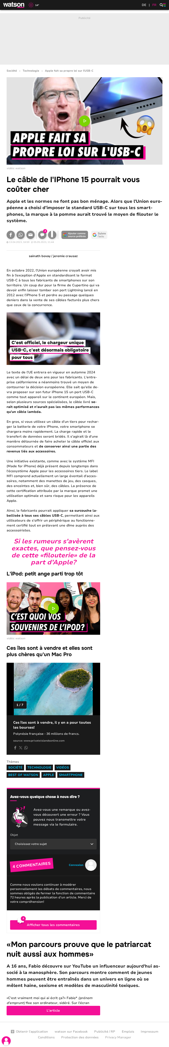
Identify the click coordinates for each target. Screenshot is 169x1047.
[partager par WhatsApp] (26, 748)
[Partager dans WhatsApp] (20, 235)
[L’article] (84, 977)
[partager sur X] (20, 747)
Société (12, 71)
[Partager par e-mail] (30, 235)
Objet (14, 835)
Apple (48, 775)
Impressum (149, 1032)
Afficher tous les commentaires (53, 925)
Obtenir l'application (32, 1032)
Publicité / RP (104, 1032)
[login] (6, 1040)
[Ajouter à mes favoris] (52, 235)
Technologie (31, 71)
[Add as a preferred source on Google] (74, 235)
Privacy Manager (118, 1037)
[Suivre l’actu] (99, 235)
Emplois (128, 1032)
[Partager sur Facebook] (11, 235)
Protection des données (80, 1037)
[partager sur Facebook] (15, 748)
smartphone (71, 775)
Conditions (46, 1037)
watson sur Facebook (71, 1032)
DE (144, 5)
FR (154, 5)
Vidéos (62, 767)
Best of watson (23, 775)
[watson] (14, 5)
